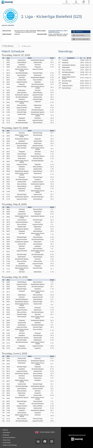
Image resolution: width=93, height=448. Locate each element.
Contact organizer (81, 39)
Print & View (79, 35)
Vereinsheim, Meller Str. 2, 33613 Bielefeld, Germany (57, 31)
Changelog (6, 435)
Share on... (78, 32)
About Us (5, 430)
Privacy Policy (7, 442)
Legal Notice (6, 432)
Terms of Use (6, 440)
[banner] (7, 2)
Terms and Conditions (9, 437)
